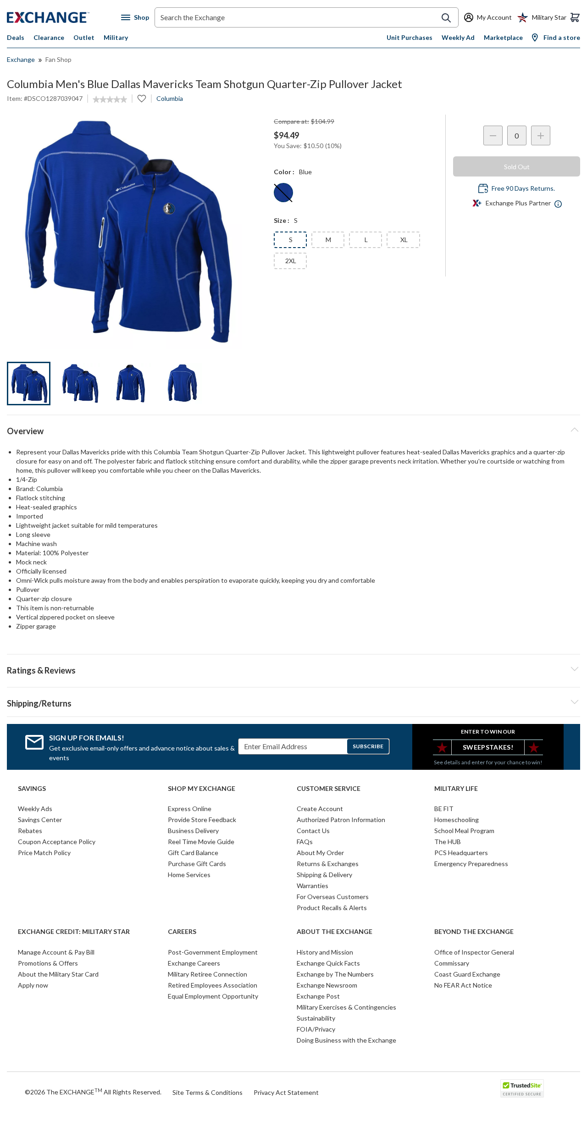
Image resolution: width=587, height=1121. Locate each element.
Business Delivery (193, 830)
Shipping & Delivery (324, 874)
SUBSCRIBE (368, 746)
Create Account (320, 808)
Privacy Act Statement (286, 1092)
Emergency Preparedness (471, 863)
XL (404, 239)
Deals (15, 37)
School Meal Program (464, 830)
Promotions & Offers (48, 963)
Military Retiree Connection (207, 974)
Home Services (189, 874)
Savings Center (40, 819)
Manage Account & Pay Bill (56, 952)
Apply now (33, 985)
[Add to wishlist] (141, 98)
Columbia (169, 98)
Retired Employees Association (212, 985)
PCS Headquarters (461, 852)
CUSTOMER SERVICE (328, 788)
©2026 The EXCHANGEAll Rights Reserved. (93, 1092)
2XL (290, 261)
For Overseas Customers (333, 896)
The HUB (447, 841)
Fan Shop (58, 59)
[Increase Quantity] (540, 135)
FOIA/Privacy (316, 1029)
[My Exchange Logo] (64, 17)
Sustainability (316, 1018)
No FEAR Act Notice (463, 985)
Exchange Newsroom (327, 985)
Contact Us (313, 830)
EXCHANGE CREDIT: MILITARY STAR (74, 931)
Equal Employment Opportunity (213, 996)
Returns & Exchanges (328, 863)
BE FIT (444, 808)
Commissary (451, 963)
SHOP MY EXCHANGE (201, 788)
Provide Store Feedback (202, 819)
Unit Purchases (409, 37)
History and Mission (325, 952)
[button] (293, 669)
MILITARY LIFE (456, 788)
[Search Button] (446, 17)
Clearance (48, 37)
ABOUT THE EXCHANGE (334, 931)
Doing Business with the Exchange (346, 1040)
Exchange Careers (194, 963)
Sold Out (517, 167)
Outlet (83, 37)
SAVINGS (32, 788)
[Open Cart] (575, 17)
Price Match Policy (44, 852)
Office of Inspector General (474, 952)
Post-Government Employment (213, 952)
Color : (284, 172)
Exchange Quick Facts (328, 963)
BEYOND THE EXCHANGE (474, 931)
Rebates (30, 830)
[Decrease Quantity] (493, 135)
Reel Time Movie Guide (201, 841)
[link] (110, 99)
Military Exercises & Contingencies (346, 1007)
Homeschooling (456, 819)
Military (116, 37)
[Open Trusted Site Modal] (522, 1088)
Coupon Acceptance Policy (56, 841)
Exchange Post (318, 996)
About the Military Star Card (58, 974)
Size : (281, 220)
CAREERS (182, 931)
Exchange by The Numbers (335, 974)
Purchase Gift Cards (197, 863)
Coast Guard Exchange (467, 974)
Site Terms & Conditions (207, 1092)
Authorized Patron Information (341, 819)
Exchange (21, 59)
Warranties (312, 885)
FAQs (305, 841)
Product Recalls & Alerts (332, 907)
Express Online (189, 808)
